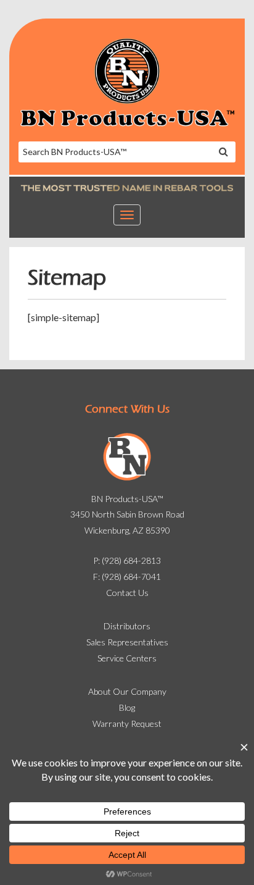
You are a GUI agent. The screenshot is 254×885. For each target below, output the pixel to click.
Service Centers (127, 658)
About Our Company (127, 691)
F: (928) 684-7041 (127, 576)
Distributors (127, 626)
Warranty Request (127, 723)
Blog (127, 707)
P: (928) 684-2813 (127, 560)
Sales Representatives (127, 642)
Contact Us (127, 592)
